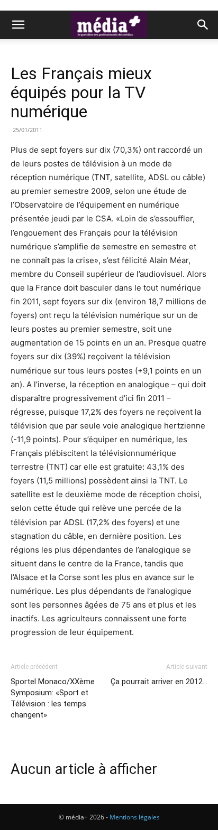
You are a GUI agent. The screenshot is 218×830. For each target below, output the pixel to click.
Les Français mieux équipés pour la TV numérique (81, 92)
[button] (18, 25)
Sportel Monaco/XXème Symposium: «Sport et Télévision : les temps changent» (53, 698)
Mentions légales (135, 817)
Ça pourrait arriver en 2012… (159, 681)
